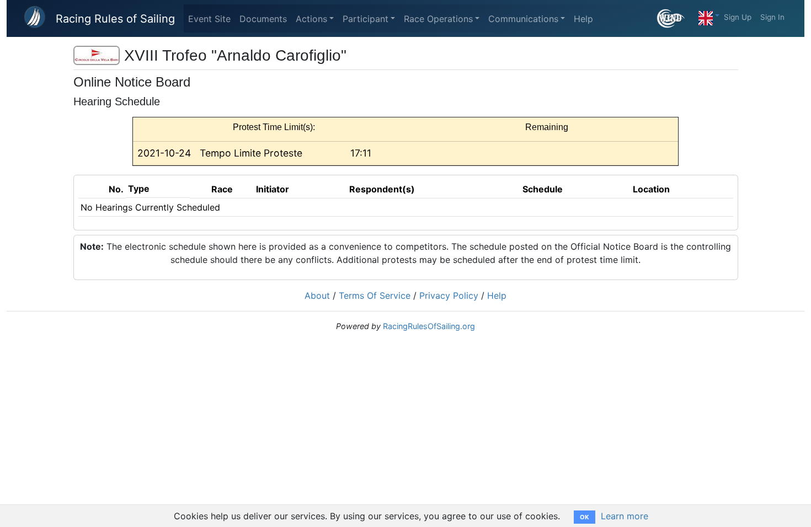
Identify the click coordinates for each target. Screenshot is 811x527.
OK (584, 517)
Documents (263, 18)
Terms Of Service (374, 295)
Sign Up (737, 17)
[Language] (708, 15)
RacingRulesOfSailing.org (429, 326)
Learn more (624, 515)
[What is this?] (675, 18)
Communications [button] (523, 18)
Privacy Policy (448, 295)
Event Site (209, 18)
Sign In (772, 17)
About (317, 295)
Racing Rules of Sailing (115, 18)
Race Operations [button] (438, 18)
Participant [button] (365, 18)
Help (583, 18)
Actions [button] (311, 18)
